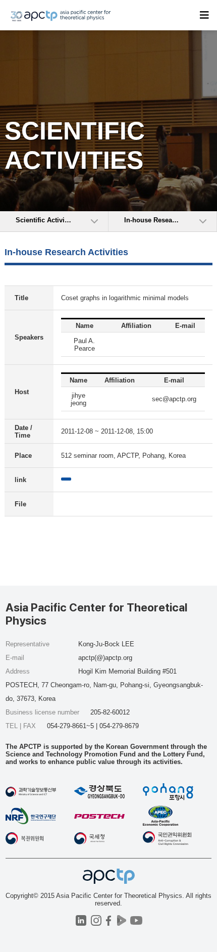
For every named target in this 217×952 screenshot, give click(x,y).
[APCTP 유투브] (136, 920)
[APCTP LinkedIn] (81, 920)
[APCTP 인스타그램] (96, 920)
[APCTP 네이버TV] (121, 920)
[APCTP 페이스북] (108, 920)
